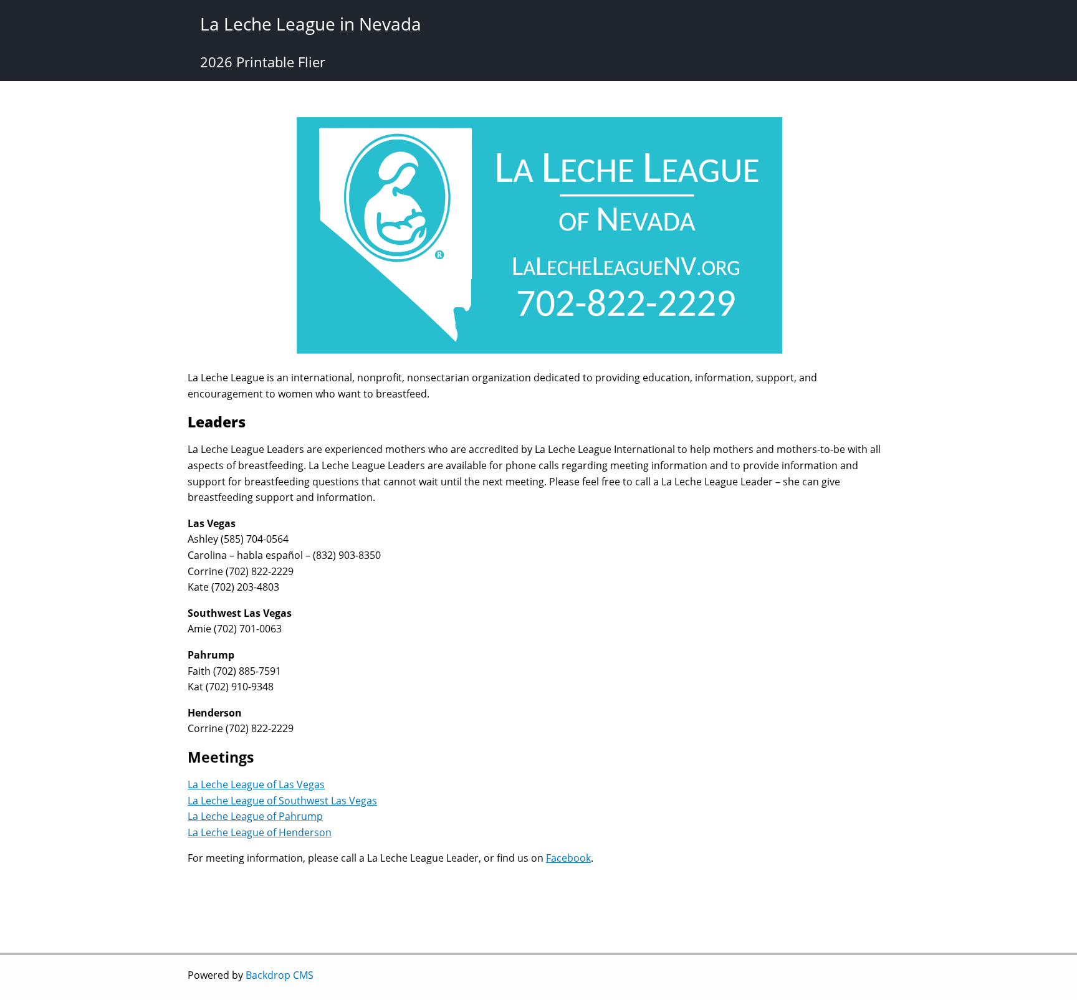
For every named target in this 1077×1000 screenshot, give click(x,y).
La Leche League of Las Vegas (256, 784)
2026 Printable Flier (262, 61)
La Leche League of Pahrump (255, 816)
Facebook (568, 858)
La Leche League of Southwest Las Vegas (282, 800)
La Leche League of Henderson (260, 832)
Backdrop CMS (280, 975)
